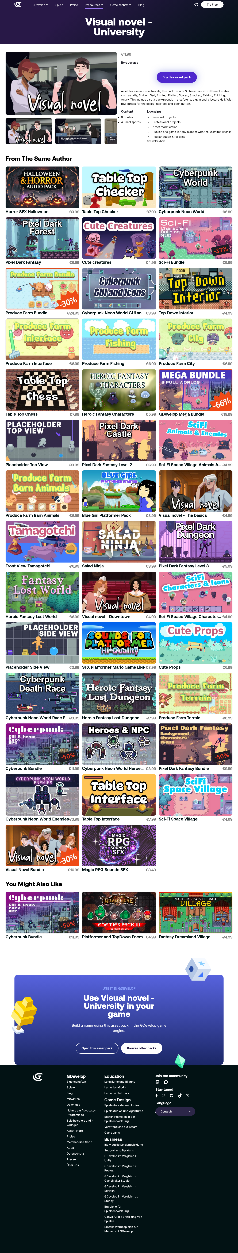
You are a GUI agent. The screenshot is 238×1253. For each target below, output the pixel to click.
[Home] (17, 4)
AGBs (70, 1148)
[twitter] (187, 1095)
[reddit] (172, 1095)
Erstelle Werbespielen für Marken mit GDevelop (121, 1229)
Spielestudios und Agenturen (123, 1111)
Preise (74, 5)
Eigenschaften (76, 1082)
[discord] (157, 1082)
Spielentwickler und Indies (121, 1105)
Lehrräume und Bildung (119, 1082)
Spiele (59, 5)
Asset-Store (75, 1131)
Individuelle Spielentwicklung (123, 1145)
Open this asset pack (97, 1048)
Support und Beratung (119, 1150)
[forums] (166, 1082)
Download (73, 1105)
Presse (71, 1159)
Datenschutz (75, 1153)
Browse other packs (141, 1048)
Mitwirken (73, 1099)
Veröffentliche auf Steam (120, 1127)
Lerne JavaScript (115, 1087)
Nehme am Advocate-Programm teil (81, 1112)
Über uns (73, 1165)
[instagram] (163, 1095)
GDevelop (131, 62)
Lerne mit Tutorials (116, 1093)
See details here (156, 141)
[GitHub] (196, 4)
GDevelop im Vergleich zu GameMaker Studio (121, 1178)
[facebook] (156, 1095)
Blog (141, 5)
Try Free (212, 4)
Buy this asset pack (177, 77)
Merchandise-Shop (79, 1142)
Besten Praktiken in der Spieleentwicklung (119, 1119)
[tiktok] (180, 1095)
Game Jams (112, 1132)
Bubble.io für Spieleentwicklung (116, 1208)
